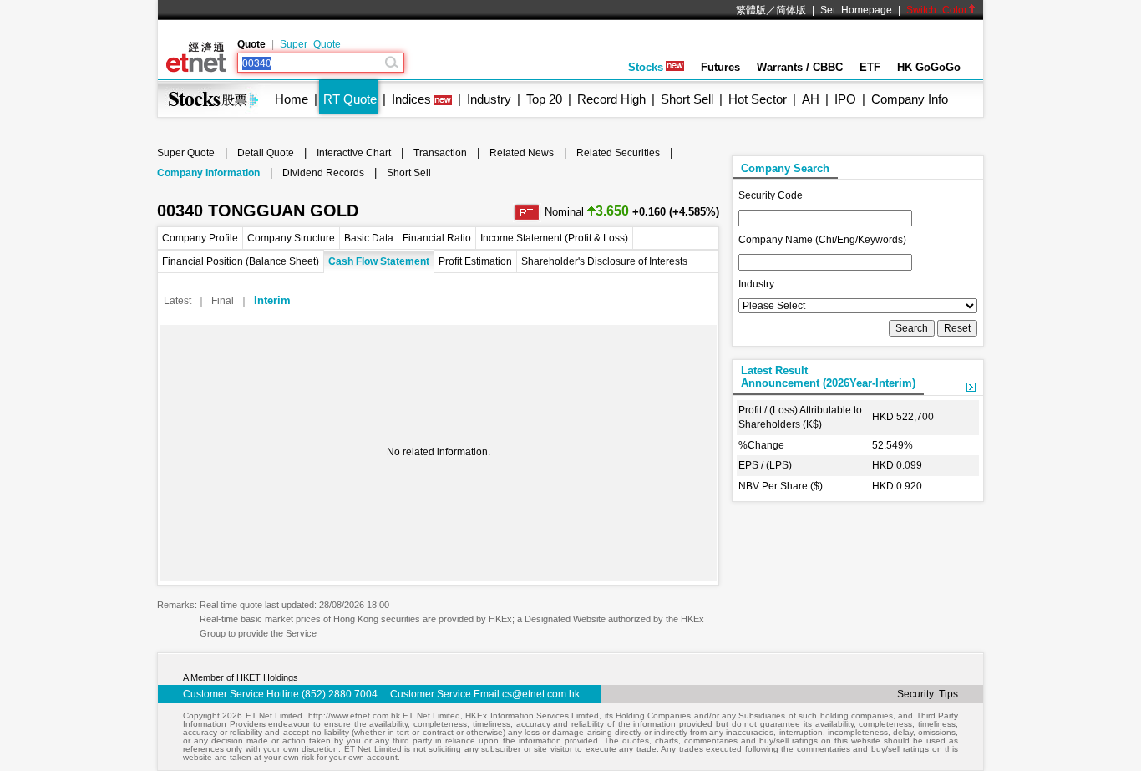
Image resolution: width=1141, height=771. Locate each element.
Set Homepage (856, 10)
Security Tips (927, 694)
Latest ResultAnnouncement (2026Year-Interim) (828, 376)
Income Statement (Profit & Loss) (554, 238)
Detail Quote (265, 153)
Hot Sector (757, 99)
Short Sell (687, 99)
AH (810, 99)
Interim (272, 300)
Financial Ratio (437, 238)
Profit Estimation (475, 261)
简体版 (791, 10)
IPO (845, 99)
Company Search (785, 168)
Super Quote (310, 44)
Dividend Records (323, 173)
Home (291, 99)
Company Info (909, 99)
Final (222, 301)
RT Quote (350, 99)
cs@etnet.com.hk (541, 694)
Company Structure (291, 238)
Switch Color (936, 10)
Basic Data (368, 238)
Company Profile (200, 238)
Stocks (645, 67)
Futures (720, 67)
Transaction (440, 153)
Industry (489, 99)
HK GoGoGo (929, 67)
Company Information (208, 173)
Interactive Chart (354, 153)
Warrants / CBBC (800, 67)
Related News (521, 153)
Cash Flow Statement (378, 261)
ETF (870, 67)
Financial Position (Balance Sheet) (240, 261)
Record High (611, 99)
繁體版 (751, 10)
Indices (411, 99)
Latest (177, 301)
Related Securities (618, 153)
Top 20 (544, 99)
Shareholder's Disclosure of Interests (604, 261)
